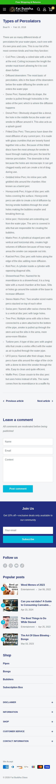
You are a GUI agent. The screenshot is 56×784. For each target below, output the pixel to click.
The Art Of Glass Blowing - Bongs (35, 637)
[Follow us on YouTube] (16, 565)
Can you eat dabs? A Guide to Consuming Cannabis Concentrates (36, 603)
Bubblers (8, 679)
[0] (50, 9)
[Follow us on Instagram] (11, 565)
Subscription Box (13, 687)
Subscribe (28, 539)
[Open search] (38, 9)
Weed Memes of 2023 (33, 585)
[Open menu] (4, 9)
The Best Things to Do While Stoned (33, 620)
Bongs (7, 671)
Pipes (6, 663)
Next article (43, 401)
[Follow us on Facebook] (5, 565)
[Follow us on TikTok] (22, 565)
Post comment (18, 488)
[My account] (44, 9)
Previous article (15, 401)
